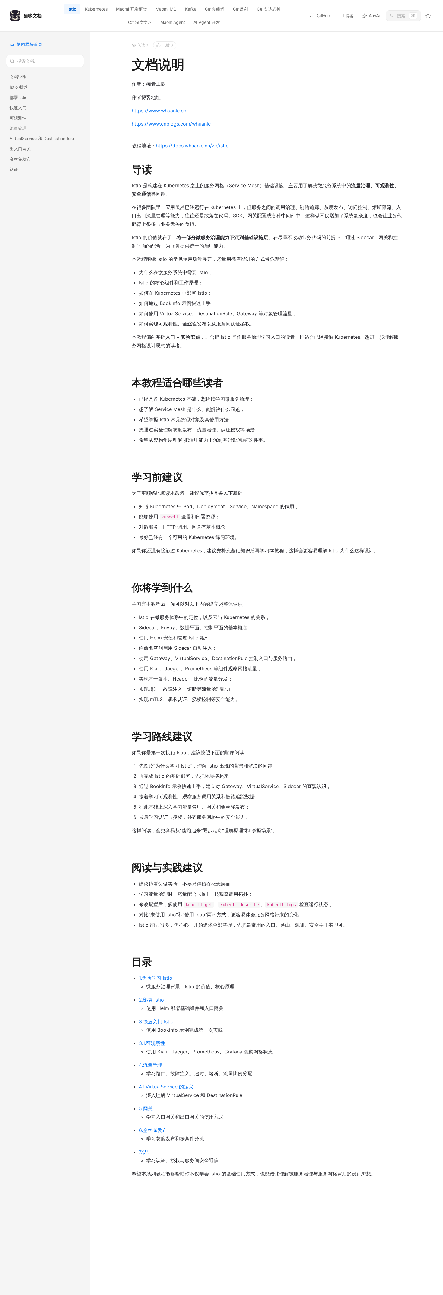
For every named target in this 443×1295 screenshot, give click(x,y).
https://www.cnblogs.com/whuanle (171, 124)
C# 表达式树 (269, 8)
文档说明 (18, 76)
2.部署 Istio (151, 1000)
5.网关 (146, 1108)
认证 (14, 169)
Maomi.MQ (166, 8)
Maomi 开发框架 (131, 8)
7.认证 (145, 1152)
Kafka (190, 8)
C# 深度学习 (140, 22)
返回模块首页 (29, 44)
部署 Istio (18, 97)
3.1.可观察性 (152, 1043)
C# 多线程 (215, 8)
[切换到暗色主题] (428, 15)
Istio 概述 (18, 87)
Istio (72, 8)
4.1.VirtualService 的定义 (166, 1087)
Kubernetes (96, 8)
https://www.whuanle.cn (159, 110)
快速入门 (18, 107)
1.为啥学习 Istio (155, 978)
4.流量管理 (150, 1065)
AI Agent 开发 (206, 22)
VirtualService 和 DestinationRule (42, 138)
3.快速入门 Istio (156, 1021)
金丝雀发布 (20, 159)
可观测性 (18, 117)
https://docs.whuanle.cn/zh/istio (192, 146)
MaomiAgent (172, 22)
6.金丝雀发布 (153, 1130)
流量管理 (18, 128)
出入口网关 (20, 148)
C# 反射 (240, 8)
